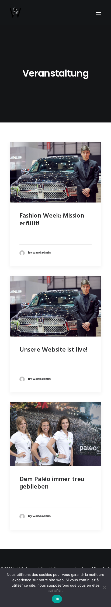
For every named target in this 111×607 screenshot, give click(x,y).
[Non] (104, 587)
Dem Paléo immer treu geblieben (52, 483)
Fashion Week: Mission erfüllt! (51, 220)
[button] (98, 12)
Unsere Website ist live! (53, 350)
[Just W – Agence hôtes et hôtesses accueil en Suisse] (15, 12)
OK (57, 599)
